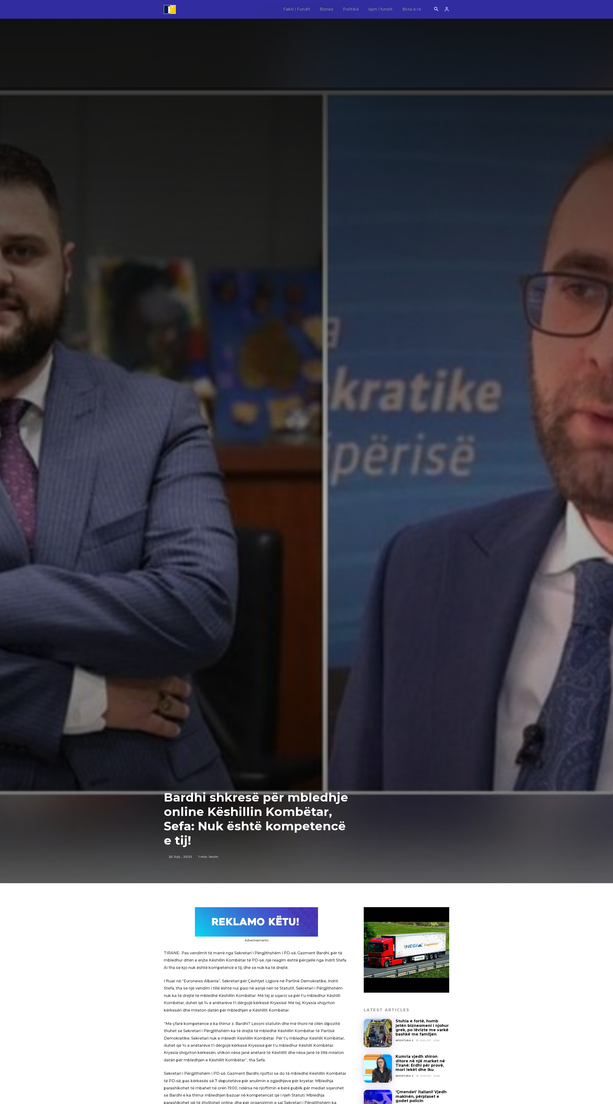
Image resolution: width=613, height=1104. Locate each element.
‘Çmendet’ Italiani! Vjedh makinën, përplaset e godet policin (421, 1096)
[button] (436, 9)
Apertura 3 (404, 1040)
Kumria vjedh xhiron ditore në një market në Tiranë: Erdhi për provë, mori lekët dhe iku (420, 1063)
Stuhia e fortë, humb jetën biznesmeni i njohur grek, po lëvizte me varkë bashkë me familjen (422, 1027)
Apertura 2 (405, 1075)
